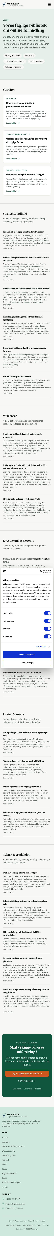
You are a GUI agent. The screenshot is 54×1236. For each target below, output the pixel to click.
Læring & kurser (36, 61)
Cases (4, 1169)
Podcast (38, 1089)
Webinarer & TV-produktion (13, 1146)
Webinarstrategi (8, 1151)
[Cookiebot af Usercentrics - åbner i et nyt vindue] (40, 571)
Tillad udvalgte (27, 663)
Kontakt (5, 1187)
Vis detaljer (41, 646)
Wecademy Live (8, 1155)
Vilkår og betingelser (13, 1225)
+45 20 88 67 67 (13, 1199)
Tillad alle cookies (27, 654)
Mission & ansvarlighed (11, 1182)
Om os (4, 1178)
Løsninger (28, 1089)
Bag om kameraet (9, 1173)
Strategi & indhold (12, 55)
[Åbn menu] (49, 4)
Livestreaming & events (14, 61)
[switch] (47, 621)
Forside (5, 1137)
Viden (4, 1164)
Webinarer (29, 55)
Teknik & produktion (13, 67)
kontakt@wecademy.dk (15, 1204)
